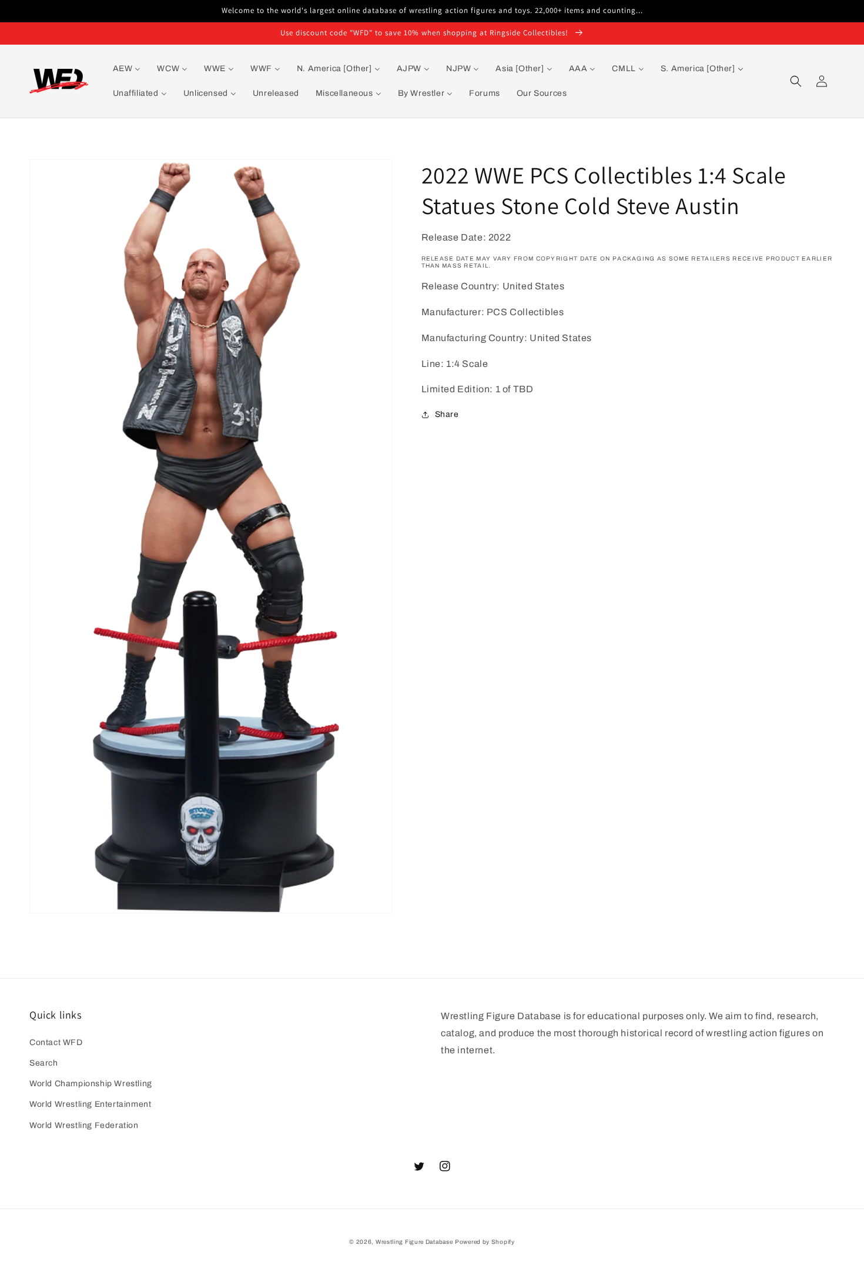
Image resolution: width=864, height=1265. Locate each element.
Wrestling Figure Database (414, 1242)
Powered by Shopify (485, 1242)
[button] (796, 81)
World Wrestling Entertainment (90, 1104)
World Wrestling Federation (84, 1125)
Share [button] (447, 414)
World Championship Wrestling (90, 1083)
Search (43, 1063)
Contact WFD (56, 1042)
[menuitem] (127, 68)
